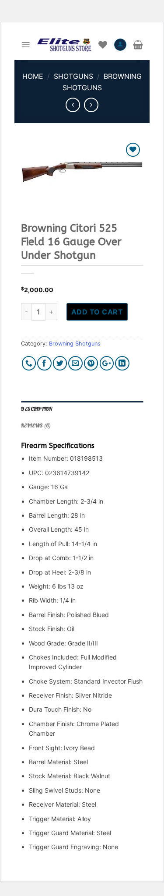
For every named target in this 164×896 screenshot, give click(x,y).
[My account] (120, 45)
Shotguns (73, 76)
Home (32, 76)
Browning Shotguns (75, 343)
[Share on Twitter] (60, 363)
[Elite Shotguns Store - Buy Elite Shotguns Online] (64, 45)
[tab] (82, 409)
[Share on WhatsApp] (29, 363)
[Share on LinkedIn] (122, 363)
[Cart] (138, 44)
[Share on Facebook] (44, 363)
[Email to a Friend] (75, 363)
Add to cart (97, 311)
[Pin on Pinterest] (91, 363)
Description (36, 409)
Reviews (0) (36, 426)
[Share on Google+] (107, 363)
